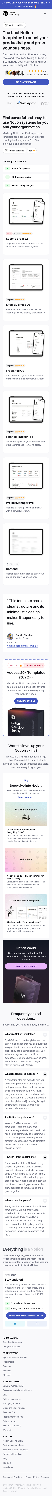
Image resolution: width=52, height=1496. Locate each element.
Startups (7, 1370)
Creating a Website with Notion (17, 1390)
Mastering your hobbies (14, 1408)
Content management (13, 1386)
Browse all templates (12, 1454)
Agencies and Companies (15, 1357)
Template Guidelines (12, 1342)
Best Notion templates (13, 1445)
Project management (12, 1416)
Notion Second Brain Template (22, 645)
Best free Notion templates (15, 1449)
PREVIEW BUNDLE (26, 701)
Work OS (7, 1430)
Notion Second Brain (13, 1440)
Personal (7, 1366)
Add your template (11, 1346)
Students (7, 1375)
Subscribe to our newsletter (26, 1315)
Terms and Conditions (13, 1477)
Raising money (10, 1421)
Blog (5, 1458)
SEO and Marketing (12, 1425)
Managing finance (11, 1403)
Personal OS (9, 1412)
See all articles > (26, 797)
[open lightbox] (26, 542)
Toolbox (7, 1463)
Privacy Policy (32, 1477)
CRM (5, 1394)
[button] (45, 13)
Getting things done (12, 1399)
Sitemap (45, 1477)
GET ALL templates (26, 82)
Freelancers (8, 1361)
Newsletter (8, 1467)
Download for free (26, 966)
